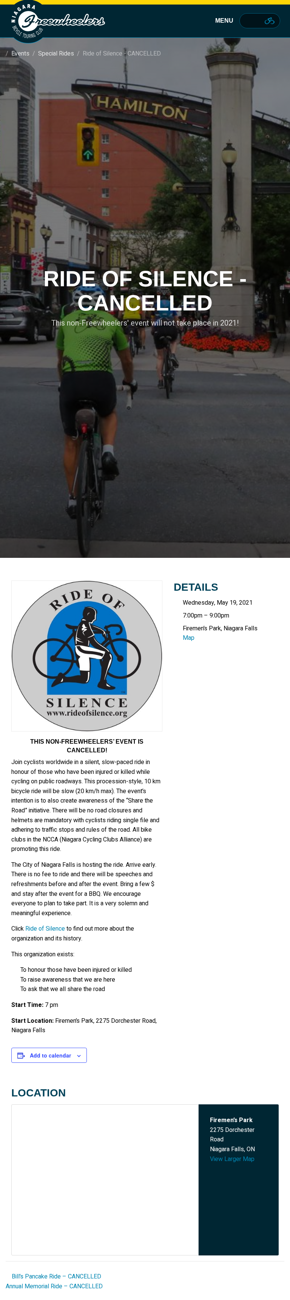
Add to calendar (50, 1055)
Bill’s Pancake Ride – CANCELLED (55, 1276)
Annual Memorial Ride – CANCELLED (55, 1286)
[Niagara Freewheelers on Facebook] (248, 21)
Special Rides (56, 53)
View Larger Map (232, 1159)
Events (20, 53)
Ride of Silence (45, 928)
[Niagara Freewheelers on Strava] (257, 21)
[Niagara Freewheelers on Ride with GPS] (269, 21)
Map (188, 637)
